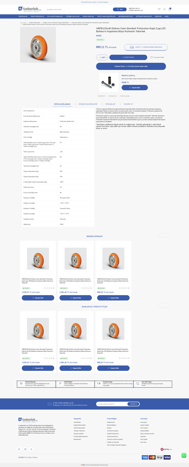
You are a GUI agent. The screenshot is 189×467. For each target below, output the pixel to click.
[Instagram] (25, 449)
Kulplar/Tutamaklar (80, 425)
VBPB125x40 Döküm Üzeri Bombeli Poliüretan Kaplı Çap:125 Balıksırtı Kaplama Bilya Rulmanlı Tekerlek (55, 24)
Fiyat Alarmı (125, 96)
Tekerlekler (22, 16)
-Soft (83, 465)
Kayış (166, 16)
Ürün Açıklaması (62, 104)
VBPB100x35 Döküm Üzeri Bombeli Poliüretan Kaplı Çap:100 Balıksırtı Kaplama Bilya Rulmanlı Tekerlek (112, 281)
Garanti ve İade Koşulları (115, 439)
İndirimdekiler (144, 431)
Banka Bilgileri (111, 425)
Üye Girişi (143, 442)
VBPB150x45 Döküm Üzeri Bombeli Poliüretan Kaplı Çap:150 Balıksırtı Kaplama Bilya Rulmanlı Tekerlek (75, 281)
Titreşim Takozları (72, 16)
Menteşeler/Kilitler (125, 16)
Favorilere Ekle (159, 57)
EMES (99, 35)
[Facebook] (19, 449)
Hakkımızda (111, 422)
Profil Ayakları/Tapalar (81, 436)
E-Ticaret (87, 465)
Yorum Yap (113, 96)
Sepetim (143, 436)
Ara (121, 9)
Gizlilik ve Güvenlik (113, 442)
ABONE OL (133, 404)
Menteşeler (77, 439)
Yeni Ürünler (144, 428)
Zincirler (158, 16)
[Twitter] (31, 449)
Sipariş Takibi (144, 425)
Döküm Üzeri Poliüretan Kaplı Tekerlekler (56, 22)
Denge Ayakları (88, 16)
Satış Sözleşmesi (112, 436)
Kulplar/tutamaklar (55, 16)
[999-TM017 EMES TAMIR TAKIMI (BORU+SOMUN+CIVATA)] (108, 82)
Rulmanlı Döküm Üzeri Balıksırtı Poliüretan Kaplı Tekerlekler (90, 22)
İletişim (109, 428)
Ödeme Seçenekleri (88, 104)
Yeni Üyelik (143, 439)
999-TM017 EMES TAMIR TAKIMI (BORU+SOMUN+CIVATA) (139, 79)
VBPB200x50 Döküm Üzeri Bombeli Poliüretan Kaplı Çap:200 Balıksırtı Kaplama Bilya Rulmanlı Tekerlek (37, 281)
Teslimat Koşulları (112, 431)
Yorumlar (110, 104)
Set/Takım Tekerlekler (144, 16)
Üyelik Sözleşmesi (113, 433)
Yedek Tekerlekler (37, 16)
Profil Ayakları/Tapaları (106, 16)
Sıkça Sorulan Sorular (147, 433)
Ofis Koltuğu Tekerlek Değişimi (116, 445)
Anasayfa (23, 22)
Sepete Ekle (136, 88)
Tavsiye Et (101, 96)
